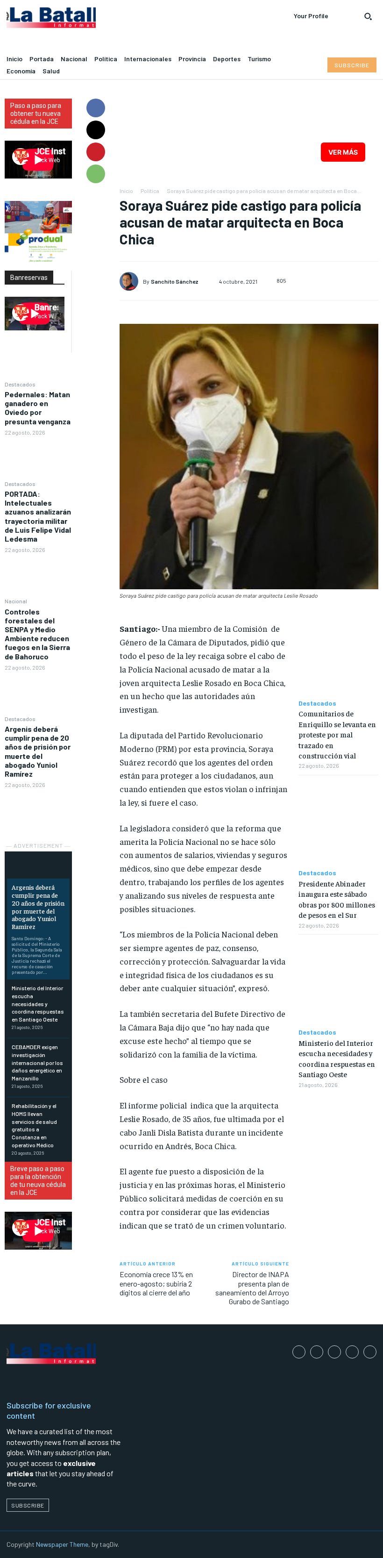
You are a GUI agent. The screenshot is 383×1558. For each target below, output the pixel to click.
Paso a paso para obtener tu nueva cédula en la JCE (35, 113)
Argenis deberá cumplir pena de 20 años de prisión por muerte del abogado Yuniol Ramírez (38, 751)
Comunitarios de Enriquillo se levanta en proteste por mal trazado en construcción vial (337, 734)
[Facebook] (95, 108)
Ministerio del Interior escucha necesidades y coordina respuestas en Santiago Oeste (38, 1003)
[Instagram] (316, 1351)
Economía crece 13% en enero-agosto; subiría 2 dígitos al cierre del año (156, 1283)
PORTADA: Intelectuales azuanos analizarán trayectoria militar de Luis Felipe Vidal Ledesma (38, 516)
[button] (368, 16)
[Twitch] (352, 1351)
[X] (95, 130)
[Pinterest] (95, 152)
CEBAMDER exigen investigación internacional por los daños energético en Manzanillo (37, 1062)
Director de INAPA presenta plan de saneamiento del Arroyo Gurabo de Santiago (252, 1288)
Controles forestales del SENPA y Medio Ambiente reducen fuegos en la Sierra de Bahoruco (37, 634)
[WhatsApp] (95, 173)
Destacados (20, 384)
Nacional (16, 601)
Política (150, 190)
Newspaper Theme (62, 1544)
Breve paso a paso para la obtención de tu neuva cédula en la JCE (38, 1180)
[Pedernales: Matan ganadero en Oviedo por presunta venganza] (38, 457)
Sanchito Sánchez (175, 281)
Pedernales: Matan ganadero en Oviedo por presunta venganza (38, 408)
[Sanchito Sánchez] (131, 281)
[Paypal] (334, 1351)
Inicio (126, 190)
